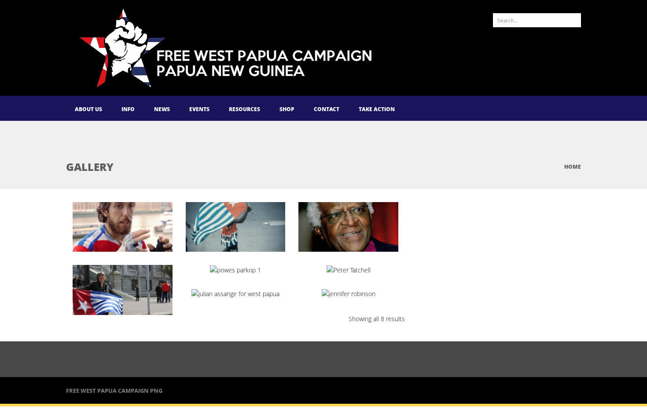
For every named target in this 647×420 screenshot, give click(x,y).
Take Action (377, 109)
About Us (88, 109)
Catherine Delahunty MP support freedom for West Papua (135, 303)
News (162, 109)
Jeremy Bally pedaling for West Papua (130, 236)
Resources (244, 109)
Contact (326, 109)
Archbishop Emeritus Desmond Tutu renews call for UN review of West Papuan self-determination (369, 248)
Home (572, 166)
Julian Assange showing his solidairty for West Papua (251, 307)
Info (128, 109)
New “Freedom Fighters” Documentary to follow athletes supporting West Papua (254, 248)
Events (199, 109)
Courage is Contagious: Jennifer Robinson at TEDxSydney (363, 303)
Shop (286, 109)
